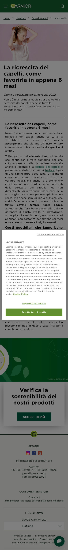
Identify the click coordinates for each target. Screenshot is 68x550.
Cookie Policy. (20, 294)
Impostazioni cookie (34, 303)
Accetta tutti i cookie (34, 312)
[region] (34, 275)
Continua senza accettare (50, 234)
